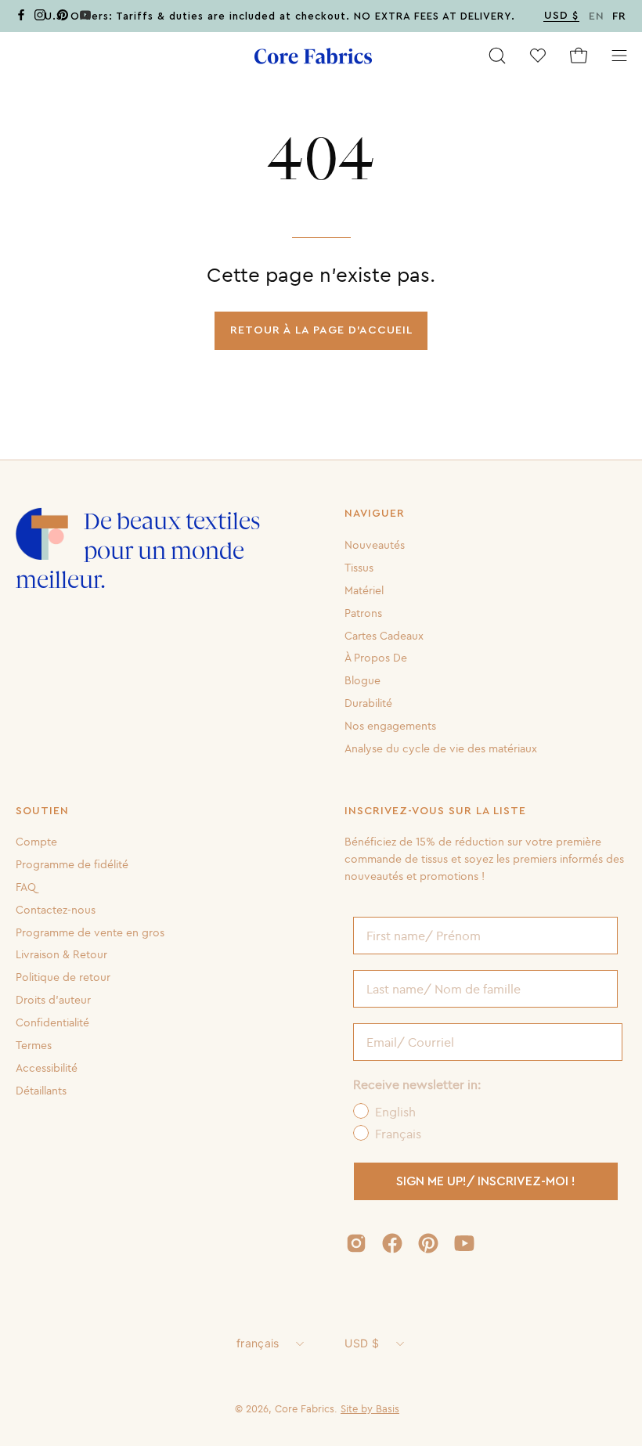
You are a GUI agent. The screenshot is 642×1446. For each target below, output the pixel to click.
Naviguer (374, 513)
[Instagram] (39, 17)
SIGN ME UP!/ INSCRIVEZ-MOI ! (485, 1181)
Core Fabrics (304, 1408)
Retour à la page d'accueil (321, 330)
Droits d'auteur (53, 1000)
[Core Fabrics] (313, 56)
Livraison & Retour (61, 954)
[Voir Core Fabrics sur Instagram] (356, 1243)
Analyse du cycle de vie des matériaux (440, 748)
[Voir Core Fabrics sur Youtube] (464, 1243)
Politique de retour (63, 977)
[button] (497, 55)
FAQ (26, 887)
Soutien (42, 811)
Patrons (363, 612)
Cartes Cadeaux (384, 635)
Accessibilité (47, 1068)
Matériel (364, 590)
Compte (36, 842)
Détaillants (41, 1091)
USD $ (361, 1343)
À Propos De (375, 658)
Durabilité (368, 703)
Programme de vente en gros (90, 932)
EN (596, 16)
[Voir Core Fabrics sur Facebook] (392, 1243)
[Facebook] (21, 17)
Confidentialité (52, 1022)
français (257, 1343)
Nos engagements (390, 726)
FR (619, 16)
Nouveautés (374, 545)
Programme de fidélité (72, 864)
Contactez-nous (56, 910)
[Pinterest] (62, 17)
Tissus (358, 568)
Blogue (362, 680)
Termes (34, 1045)
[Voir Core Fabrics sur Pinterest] (428, 1243)
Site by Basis (370, 1408)
